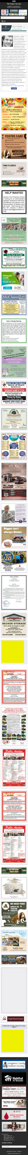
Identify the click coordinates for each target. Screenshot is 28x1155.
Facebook (14, 88)
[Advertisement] (13, 652)
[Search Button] (14, 1)
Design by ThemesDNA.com (14, 1153)
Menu (4, 21)
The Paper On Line (14, 4)
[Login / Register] (13, 1)
